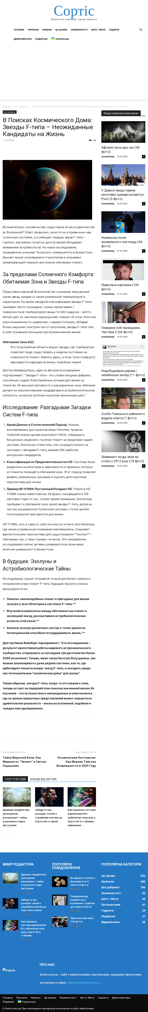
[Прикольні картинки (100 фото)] (123, 269)
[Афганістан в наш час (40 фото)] (123, 132)
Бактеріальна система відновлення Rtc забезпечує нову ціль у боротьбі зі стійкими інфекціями (82, 817)
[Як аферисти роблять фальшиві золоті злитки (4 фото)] (59, 881)
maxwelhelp (107, 156)
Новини (47, 29)
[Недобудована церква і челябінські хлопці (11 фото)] (123, 355)
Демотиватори (23, 38)
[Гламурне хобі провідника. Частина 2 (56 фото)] (123, 312)
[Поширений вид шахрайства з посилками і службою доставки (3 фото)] (59, 900)
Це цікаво (61, 29)
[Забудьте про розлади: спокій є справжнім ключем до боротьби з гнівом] (49, 797)
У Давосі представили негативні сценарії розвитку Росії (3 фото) (122, 194)
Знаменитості (79, 29)
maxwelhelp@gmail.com (83, 982)
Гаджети (114, 29)
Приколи (33, 29)
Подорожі (41, 38)
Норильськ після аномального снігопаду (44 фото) (121, 242)
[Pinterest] (24, 149)
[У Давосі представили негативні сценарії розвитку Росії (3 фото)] (123, 175)
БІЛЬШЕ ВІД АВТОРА (43, 779)
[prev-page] (5, 833)
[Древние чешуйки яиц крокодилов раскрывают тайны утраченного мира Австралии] (17, 797)
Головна (19, 29)
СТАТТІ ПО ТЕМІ (15, 779)
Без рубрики (22, 106)
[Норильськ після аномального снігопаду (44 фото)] (123, 222)
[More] (42, 149)
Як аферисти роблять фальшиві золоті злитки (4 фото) (82, 881)
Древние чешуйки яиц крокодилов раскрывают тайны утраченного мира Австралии (16, 817)
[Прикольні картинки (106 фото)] (59, 921)
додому (7, 106)
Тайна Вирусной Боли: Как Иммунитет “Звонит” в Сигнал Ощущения (24, 761)
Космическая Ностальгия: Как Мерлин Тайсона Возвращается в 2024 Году (76, 761)
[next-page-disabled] (11, 833)
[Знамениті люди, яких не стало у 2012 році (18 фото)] (123, 441)
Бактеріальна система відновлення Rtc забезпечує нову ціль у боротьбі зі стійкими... (33, 928)
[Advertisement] (74, 73)
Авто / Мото (98, 29)
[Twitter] (15, 149)
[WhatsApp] (33, 149)
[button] (140, 30)
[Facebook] (6, 149)
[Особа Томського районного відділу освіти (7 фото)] (123, 398)
